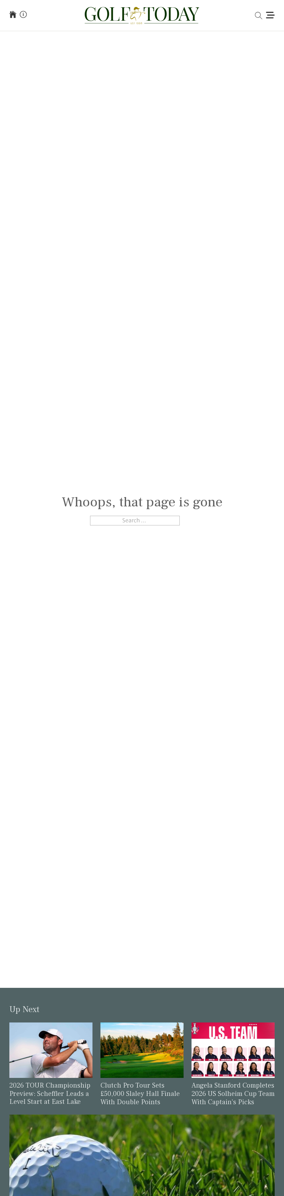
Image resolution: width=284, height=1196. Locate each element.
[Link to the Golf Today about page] (23, 15)
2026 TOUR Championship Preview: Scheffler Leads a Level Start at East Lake (49, 1094)
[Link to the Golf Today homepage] (12, 15)
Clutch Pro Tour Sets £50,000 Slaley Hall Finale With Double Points (140, 1094)
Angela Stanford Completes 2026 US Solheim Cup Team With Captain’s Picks (233, 1094)
